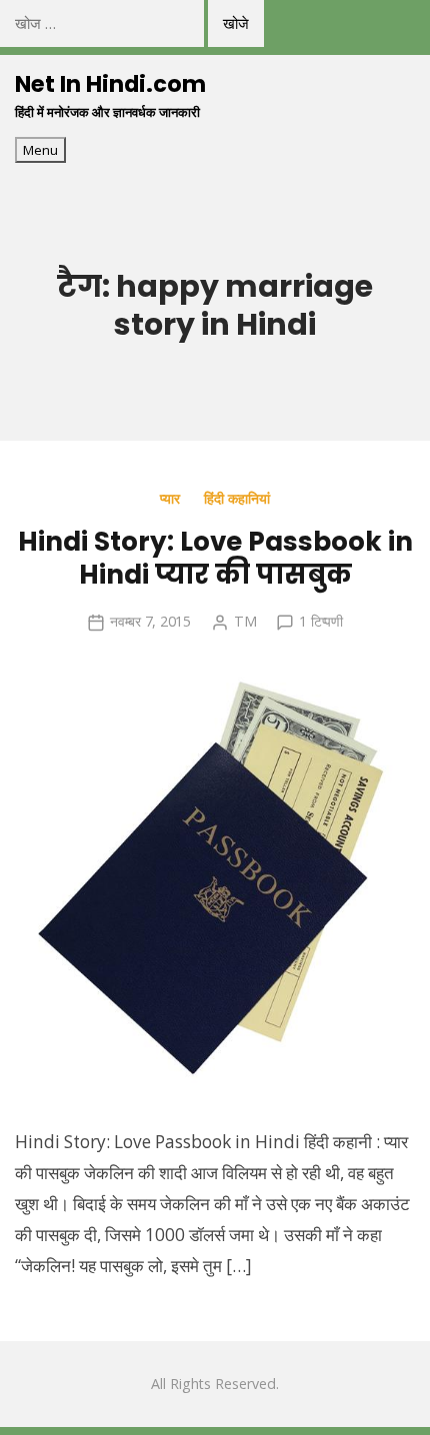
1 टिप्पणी (321, 621)
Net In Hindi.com (110, 84)
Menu (40, 150)
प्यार (170, 498)
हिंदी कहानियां (237, 498)
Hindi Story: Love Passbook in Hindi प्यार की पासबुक (215, 558)
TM (245, 621)
